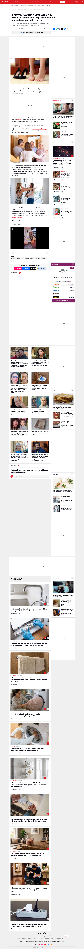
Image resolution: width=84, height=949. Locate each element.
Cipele (18, 258)
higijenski (19, 119)
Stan (19, 9)
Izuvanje (13, 258)
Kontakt (42, 941)
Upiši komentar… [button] (19, 476)
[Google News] (48, 944)
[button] (47, 29)
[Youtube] (45, 944)
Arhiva (63, 941)
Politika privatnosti (57, 941)
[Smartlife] (47, 938)
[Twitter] (35, 944)
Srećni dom (23, 9)
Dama (12, 261)
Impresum (27, 941)
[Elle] (34, 938)
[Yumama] (58, 938)
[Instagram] (42, 944)
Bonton (32, 258)
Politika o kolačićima (48, 941)
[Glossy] (41, 938)
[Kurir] (18, 938)
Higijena (38, 258)
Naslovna (14, 9)
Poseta (27, 258)
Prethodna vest (18, 253)
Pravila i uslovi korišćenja (34, 941)
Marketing (22, 941)
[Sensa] (52, 938)
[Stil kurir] (37, 938)
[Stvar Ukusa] (64, 938)
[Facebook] (32, 944)
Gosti (22, 258)
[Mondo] (24, 938)
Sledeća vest (42, 253)
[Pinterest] (39, 944)
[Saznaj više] (72, 100)
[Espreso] (29, 938)
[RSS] (51, 944)
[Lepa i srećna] (4, 2)
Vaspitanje (43, 258)
